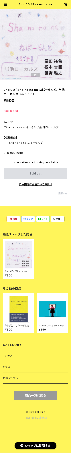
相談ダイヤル (10, 377)
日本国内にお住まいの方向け (35, 184)
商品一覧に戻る (35, 395)
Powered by (31, 417)
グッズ (6, 366)
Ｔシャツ (7, 355)
